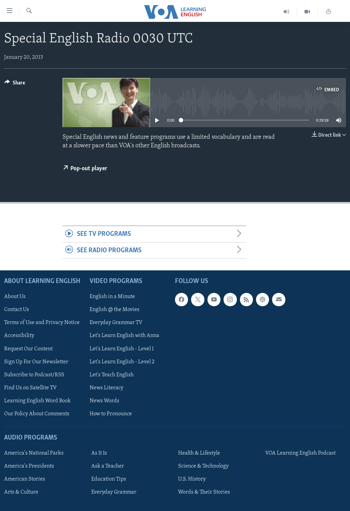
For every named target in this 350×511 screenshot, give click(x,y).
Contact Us (16, 309)
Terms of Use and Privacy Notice (42, 323)
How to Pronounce (111, 414)
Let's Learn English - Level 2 (122, 362)
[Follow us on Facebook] (181, 299)
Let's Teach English (112, 375)
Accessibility (19, 336)
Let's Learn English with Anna (124, 336)
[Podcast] (262, 299)
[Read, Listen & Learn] (328, 11)
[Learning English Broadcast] (286, 11)
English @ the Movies (114, 309)
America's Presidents (29, 466)
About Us (15, 296)
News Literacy (106, 388)
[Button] (14, 84)
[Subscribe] (278, 299)
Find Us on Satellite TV (30, 388)
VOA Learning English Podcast (300, 453)
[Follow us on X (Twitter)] (197, 299)
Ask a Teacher (107, 466)
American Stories (24, 479)
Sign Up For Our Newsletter (36, 362)
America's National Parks (34, 453)
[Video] (307, 11)
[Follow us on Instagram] (230, 299)
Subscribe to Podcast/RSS (34, 375)
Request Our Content (28, 349)
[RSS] (246, 299)
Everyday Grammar (113, 492)
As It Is (99, 453)
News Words (104, 401)
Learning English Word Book (37, 401)
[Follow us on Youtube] (213, 299)
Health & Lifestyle (199, 453)
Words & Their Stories (204, 492)
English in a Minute (112, 296)
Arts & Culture (21, 492)
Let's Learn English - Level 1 (122, 349)
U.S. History (192, 479)
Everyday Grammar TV (116, 323)
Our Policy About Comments (36, 414)
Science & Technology (203, 466)
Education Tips (108, 479)
